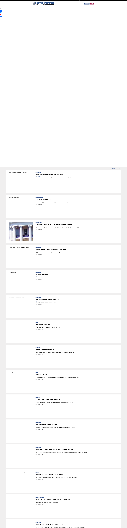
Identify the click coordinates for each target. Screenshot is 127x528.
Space (45, 7)
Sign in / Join (80, 0)
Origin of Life (38, 297)
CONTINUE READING (39, 204)
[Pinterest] (1, 14)
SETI (36, 322)
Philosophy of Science (40, 497)
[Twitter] (1, 13)
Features (88, 7)
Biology (58, 7)
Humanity (74, 7)
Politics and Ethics (39, 222)
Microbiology (64, 7)
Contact (93, 0)
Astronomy (38, 347)
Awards (83, 7)
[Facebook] (1, 11)
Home (37, 7)
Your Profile (85, 0)
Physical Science (51, 7)
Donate (92, 3)
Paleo (69, 7)
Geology (37, 472)
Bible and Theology (39, 197)
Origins (41, 7)
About (89, 0)
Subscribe (87, 3)
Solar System (38, 172)
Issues (79, 7)
